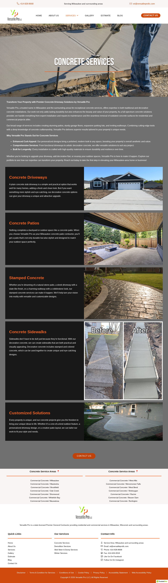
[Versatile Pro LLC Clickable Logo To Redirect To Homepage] (15, 15)
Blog (120, 15)
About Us (54, 15)
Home (39, 15)
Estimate (106, 15)
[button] (71, 15)
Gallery (89, 15)
